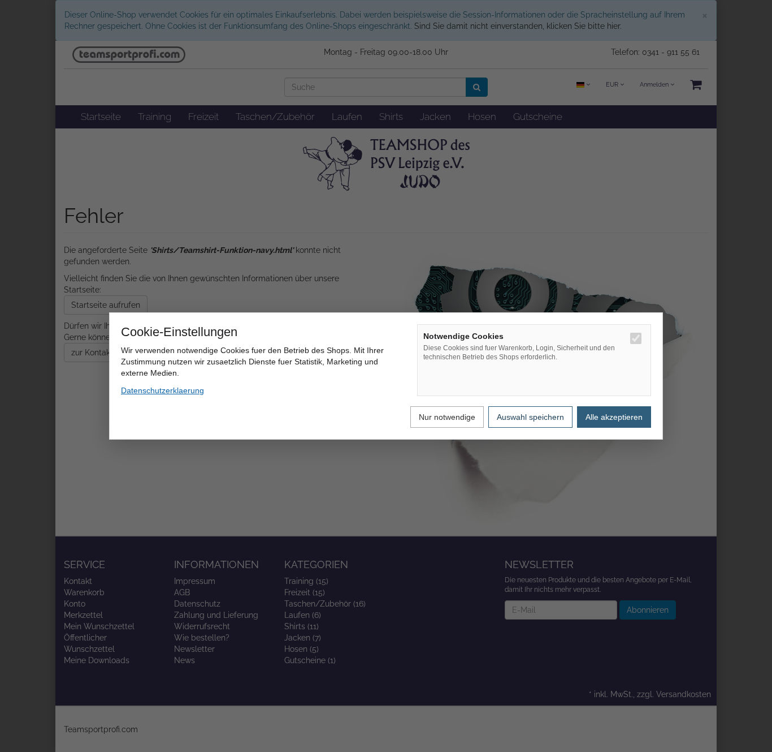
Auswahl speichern (530, 417)
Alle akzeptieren (614, 417)
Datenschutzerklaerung (162, 390)
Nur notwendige (447, 417)
